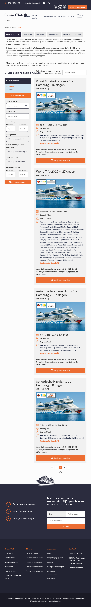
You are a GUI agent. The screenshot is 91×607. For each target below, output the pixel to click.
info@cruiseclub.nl (32, 3)
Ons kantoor (10, 558)
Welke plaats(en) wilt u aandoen (15, 145)
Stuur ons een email (23, 511)
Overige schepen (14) (72, 34)
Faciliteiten (28, 34)
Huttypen (40, 34)
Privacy (50, 562)
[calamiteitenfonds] (64, 6)
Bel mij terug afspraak (24, 504)
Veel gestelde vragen (24, 518)
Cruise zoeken (35, 16)
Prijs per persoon (13, 167)
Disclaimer (51, 578)
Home (27, 16)
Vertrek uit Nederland (34, 567)
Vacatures (9, 567)
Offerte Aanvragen (77, 7)
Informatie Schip (12, 34)
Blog (49, 553)
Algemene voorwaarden (52, 572)
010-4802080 (14, 3)
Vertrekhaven (12, 157)
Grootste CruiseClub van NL (13, 576)
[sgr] (60, 6)
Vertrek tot (11, 111)
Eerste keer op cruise (34, 571)
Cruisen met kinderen (34, 558)
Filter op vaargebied (16, 139)
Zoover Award (10, 571)
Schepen (71, 16)
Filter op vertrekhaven (17, 162)
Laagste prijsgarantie (55, 558)
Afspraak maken (11, 562)
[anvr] (55, 6)
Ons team (9, 553)
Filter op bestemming (16, 151)
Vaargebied (11, 134)
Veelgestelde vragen (55, 567)
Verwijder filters (17, 96)
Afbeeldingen (53, 34)
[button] (66, 526)
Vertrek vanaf (80, 16)
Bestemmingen (50, 16)
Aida (14, 27)
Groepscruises (32, 553)
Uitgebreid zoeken (18, 182)
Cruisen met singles (34, 562)
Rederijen (61, 16)
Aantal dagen (12, 122)
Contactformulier (76, 568)
